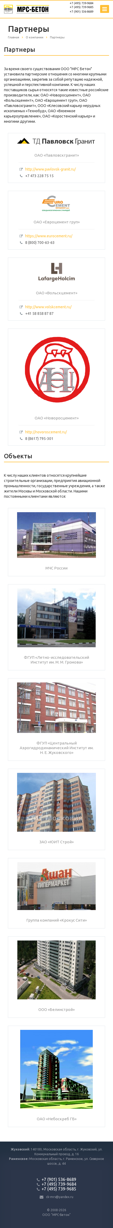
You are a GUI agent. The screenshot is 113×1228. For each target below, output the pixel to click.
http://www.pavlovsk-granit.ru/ (50, 169)
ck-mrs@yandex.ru (59, 1197)
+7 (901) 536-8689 (81, 11)
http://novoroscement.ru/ (46, 432)
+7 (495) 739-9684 (81, 3)
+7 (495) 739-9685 (81, 7)
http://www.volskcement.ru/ (48, 307)
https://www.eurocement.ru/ (48, 236)
